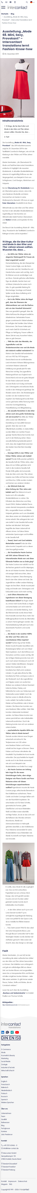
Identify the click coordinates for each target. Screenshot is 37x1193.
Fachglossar (5, 1128)
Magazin (4, 1184)
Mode (3, 1052)
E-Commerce (6, 1049)
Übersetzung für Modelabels (18, 188)
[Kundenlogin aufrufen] (11, 2)
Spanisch (4, 1100)
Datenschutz (22, 1181)
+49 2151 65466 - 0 (10, 1145)
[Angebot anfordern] (15, 2)
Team (3, 1116)
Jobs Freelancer (6, 1134)
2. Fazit (6, 137)
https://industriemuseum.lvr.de (9, 1005)
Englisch (4, 1081)
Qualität (4, 1119)
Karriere (4, 1131)
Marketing (4, 1058)
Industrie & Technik (8, 1068)
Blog (2, 1125)
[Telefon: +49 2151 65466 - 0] (2, 2)
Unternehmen (6, 1113)
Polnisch (4, 1093)
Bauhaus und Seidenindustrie (14, 993)
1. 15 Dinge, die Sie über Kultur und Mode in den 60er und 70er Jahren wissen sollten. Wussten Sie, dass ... (17, 129)
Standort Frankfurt (9, 1167)
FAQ (10, 1184)
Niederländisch (6, 1090)
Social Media (5, 1061)
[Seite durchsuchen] (27, 2)
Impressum (12, 1181)
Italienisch (4, 1087)
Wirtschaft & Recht (7, 1071)
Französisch (5, 1084)
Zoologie (4, 1064)
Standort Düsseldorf (10, 1164)
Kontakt (4, 1181)
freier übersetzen (8, 203)
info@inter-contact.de (10, 1148)
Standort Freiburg (9, 1170)
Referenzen (5, 1122)
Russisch (4, 1096)
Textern (8, 220)
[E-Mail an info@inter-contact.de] (6, 2)
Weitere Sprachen (7, 1102)
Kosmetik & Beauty (8, 1055)
